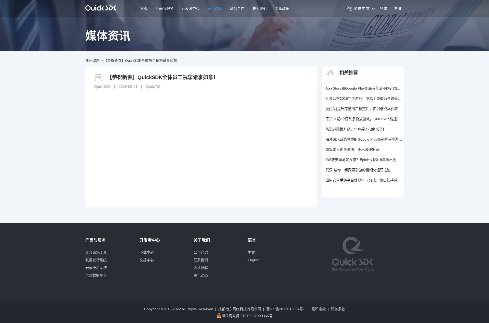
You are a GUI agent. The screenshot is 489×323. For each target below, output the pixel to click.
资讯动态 (215, 8)
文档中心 (147, 260)
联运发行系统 (96, 260)
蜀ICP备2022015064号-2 (286, 309)
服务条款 (338, 309)
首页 (143, 8)
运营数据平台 (96, 275)
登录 (384, 8)
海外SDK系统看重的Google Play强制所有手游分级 (363, 139)
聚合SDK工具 (96, 252)
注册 (397, 8)
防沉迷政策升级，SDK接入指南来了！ (355, 129)
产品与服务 (164, 8)
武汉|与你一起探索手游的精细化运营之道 (358, 170)
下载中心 (147, 252)
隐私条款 (318, 309)
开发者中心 (190, 8)
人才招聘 (201, 268)
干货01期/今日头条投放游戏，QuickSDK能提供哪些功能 (363, 119)
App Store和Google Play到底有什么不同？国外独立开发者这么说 (363, 88)
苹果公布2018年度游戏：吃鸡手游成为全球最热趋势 (363, 98)
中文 (251, 252)
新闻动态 (153, 86)
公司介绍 (201, 252)
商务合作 (237, 8)
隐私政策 (282, 8)
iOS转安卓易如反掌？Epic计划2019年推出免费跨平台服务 (363, 160)
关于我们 (259, 8)
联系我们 (201, 260)
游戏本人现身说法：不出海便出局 (352, 149)
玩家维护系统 (96, 268)
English (254, 260)
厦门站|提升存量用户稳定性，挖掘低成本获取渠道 (363, 109)
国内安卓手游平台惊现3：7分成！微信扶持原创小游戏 (363, 180)
